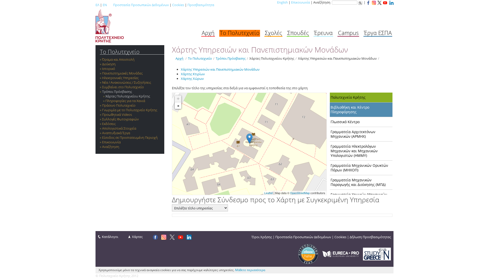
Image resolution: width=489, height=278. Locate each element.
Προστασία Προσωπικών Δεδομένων (141, 5)
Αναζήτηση (110, 146)
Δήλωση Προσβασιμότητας (370, 237)
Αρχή (208, 32)
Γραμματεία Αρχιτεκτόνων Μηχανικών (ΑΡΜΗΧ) (353, 134)
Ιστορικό (108, 68)
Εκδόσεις (109, 123)
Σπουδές (298, 32)
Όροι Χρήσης (262, 237)
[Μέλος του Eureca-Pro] (340, 253)
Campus (348, 32)
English (282, 2)
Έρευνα (323, 32)
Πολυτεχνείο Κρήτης (348, 97)
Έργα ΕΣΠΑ (378, 32)
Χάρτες (137, 236)
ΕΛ (97, 5)
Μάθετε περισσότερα (250, 270)
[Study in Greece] (377, 253)
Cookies (178, 5)
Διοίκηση (109, 64)
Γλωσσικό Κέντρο (345, 121)
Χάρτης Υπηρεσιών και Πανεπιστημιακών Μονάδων (337, 58)
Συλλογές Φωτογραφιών (120, 119)
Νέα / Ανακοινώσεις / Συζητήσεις (126, 82)
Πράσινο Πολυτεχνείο (118, 105)
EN (105, 5)
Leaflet (268, 193)
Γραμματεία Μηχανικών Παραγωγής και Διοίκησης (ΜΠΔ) (358, 182)
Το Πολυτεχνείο (240, 32)
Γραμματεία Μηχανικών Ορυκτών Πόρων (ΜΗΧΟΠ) (359, 167)
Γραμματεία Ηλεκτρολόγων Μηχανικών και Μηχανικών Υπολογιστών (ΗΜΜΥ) (354, 151)
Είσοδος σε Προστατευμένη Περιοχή (130, 137)
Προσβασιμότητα (200, 5)
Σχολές (273, 32)
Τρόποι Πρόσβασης (117, 91)
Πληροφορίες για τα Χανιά (125, 100)
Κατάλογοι (110, 236)
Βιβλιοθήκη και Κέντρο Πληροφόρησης (350, 109)
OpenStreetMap (300, 193)
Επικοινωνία (300, 2)
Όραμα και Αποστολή (118, 59)
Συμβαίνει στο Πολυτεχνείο (123, 87)
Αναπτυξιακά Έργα (116, 133)
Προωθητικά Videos (117, 114)
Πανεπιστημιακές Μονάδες (122, 73)
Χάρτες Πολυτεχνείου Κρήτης (127, 96)
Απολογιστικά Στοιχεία (119, 128)
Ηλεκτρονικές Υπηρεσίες (120, 77)
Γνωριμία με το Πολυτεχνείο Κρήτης (129, 110)
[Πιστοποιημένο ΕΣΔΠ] (308, 253)
